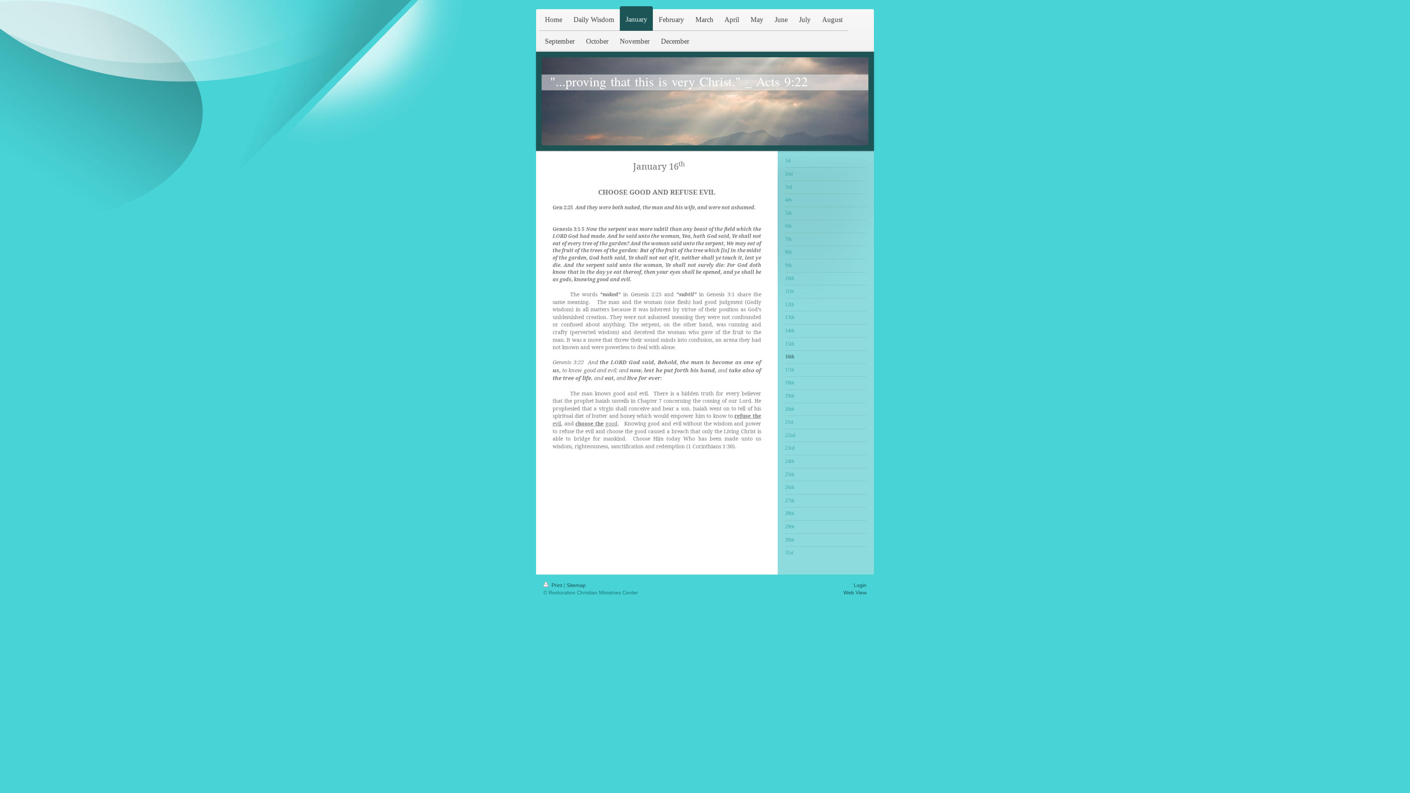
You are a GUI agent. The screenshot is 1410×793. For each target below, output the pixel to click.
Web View (855, 592)
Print (557, 585)
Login (860, 585)
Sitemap (576, 585)
